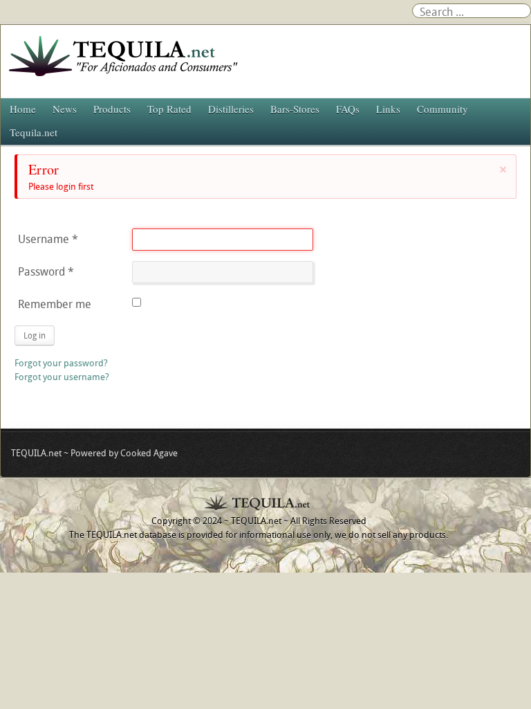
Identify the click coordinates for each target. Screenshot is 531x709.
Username (48, 238)
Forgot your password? (61, 363)
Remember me (54, 304)
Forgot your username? (62, 376)
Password (46, 271)
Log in (35, 335)
